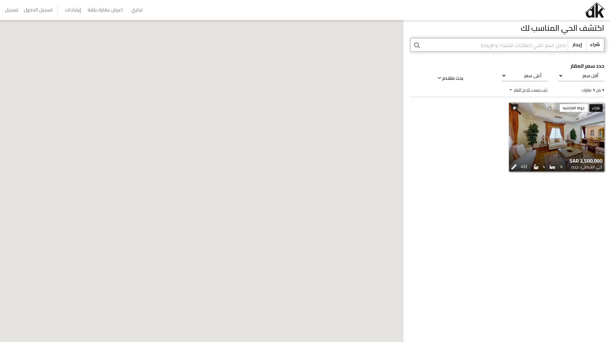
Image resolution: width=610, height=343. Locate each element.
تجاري (137, 9)
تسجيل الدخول (38, 9)
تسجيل (11, 9)
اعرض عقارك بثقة (105, 9)
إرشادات (73, 9)
